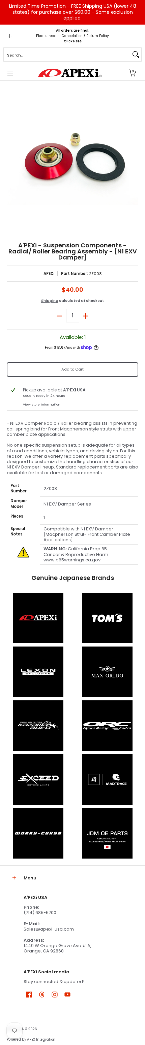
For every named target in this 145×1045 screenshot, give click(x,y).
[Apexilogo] (38, 618)
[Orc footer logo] (107, 725)
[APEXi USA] (70, 73)
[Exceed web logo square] (38, 779)
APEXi (49, 273)
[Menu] (10, 72)
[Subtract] (59, 315)
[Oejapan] (107, 833)
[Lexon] (38, 672)
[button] (132, 72)
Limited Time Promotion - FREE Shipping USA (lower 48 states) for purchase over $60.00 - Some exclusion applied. (72, 12)
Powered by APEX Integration (31, 1039)
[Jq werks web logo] (107, 779)
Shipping (49, 300)
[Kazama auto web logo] (38, 725)
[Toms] (107, 618)
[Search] (135, 54)
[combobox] (67, 54)
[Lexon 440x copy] (107, 672)
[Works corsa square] (38, 833)
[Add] (85, 315)
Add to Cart (72, 369)
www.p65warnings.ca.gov (72, 560)
